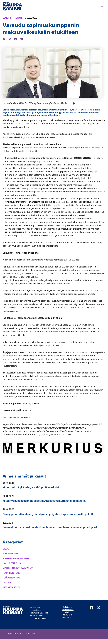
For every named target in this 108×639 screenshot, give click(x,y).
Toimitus (67, 612)
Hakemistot (10, 553)
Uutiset (8, 582)
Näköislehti (67, 607)
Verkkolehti (11, 587)
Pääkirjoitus (11, 577)
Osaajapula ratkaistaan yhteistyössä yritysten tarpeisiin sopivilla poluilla (48, 514)
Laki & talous (13, 17)
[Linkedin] (21, 38)
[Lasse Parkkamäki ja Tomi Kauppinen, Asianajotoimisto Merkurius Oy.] (52, 72)
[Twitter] (9, 38)
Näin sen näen (12, 573)
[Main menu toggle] (102, 7)
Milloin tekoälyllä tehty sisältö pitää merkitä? (31, 487)
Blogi (6, 548)
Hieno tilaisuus (67, 617)
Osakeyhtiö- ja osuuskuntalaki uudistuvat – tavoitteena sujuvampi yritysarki (50, 527)
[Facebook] (4, 38)
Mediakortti (67, 615)
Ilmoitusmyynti (67, 609)
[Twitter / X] (98, 608)
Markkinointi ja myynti (18, 568)
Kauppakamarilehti (16, 558)
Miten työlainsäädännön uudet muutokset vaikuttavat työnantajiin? (45, 500)
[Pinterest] (15, 38)
